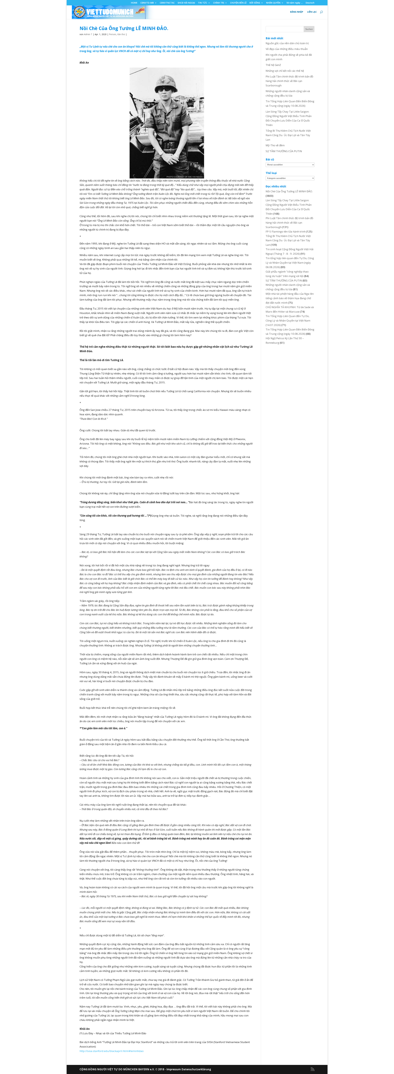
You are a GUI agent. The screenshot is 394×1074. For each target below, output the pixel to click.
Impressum (173, 1069)
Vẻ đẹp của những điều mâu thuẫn (287, 49)
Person (112, 34)
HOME (134, 3)
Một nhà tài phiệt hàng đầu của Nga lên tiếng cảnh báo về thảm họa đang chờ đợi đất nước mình (290, 298)
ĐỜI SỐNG (254, 3)
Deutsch (310, 3)
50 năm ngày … (294, 3)
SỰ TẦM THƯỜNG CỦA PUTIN (284, 151)
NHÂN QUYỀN (273, 3)
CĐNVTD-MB (147, 3)
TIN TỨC (202, 3)
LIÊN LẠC (312, 12)
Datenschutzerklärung (196, 1069)
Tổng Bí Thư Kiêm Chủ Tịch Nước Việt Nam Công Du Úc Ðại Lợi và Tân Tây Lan (288, 135)
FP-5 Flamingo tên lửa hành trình (286, 231)
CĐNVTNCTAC (167, 3)
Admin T (88, 34)
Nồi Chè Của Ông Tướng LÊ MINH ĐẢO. (289, 191)
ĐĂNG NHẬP (296, 12)
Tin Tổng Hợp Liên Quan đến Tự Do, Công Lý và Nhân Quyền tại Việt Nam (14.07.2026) (288, 320)
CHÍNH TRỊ (218, 3)
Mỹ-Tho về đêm (275, 145)
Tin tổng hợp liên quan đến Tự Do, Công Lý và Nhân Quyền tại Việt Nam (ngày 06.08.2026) (290, 262)
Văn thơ (121, 34)
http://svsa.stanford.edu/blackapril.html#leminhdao (112, 1051)
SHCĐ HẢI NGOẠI (186, 3)
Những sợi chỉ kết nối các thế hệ (285, 71)
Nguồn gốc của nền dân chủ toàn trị (287, 43)
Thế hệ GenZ (273, 65)
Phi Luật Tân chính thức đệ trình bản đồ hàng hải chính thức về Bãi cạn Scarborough (289, 81)
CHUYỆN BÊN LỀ (238, 3)
